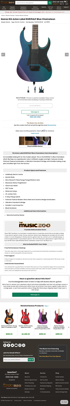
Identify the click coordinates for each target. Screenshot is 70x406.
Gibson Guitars (60, 380)
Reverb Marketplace (4, 345)
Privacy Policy (17, 400)
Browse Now (52, 125)
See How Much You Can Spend (50, 356)
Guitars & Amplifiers (23, 8)
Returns (42, 389)
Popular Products (12, 8)
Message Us (35, 112)
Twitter (12, 345)
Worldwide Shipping (45, 386)
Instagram (20, 345)
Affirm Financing (29, 383)
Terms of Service (27, 400)
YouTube (16, 345)
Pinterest (23, 345)
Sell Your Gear (44, 380)
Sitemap (27, 392)
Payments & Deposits (46, 383)
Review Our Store (29, 389)
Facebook (8, 345)
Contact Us (43, 377)
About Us (27, 377)
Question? (56, 4)
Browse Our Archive (12, 388)
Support (66, 7)
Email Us (12, 380)
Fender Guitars (60, 377)
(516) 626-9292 (58, 2)
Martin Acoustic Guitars (62, 383)
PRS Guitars (59, 386)
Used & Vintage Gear (61, 392)
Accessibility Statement (40, 400)
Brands (44, 7)
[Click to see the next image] (67, 54)
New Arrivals (4, 8)
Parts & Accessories (35, 8)
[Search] (49, 3)
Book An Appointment (31, 380)
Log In (66, 4)
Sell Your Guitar (50, 8)
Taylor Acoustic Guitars (62, 389)
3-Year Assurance (45, 392)
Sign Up (62, 4)
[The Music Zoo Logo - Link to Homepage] (7, 2)
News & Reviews (59, 8)
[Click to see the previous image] (3, 54)
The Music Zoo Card (30, 386)
